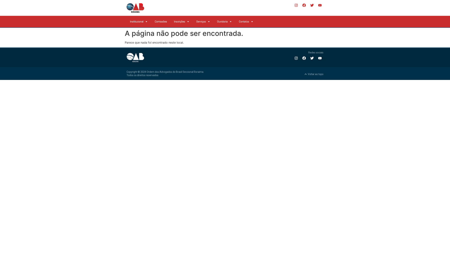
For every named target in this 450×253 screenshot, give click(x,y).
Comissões (161, 21)
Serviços (201, 21)
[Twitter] (312, 5)
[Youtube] (319, 5)
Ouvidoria (222, 21)
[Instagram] (296, 5)
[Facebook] (304, 5)
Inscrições (179, 21)
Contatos (244, 21)
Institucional (136, 21)
